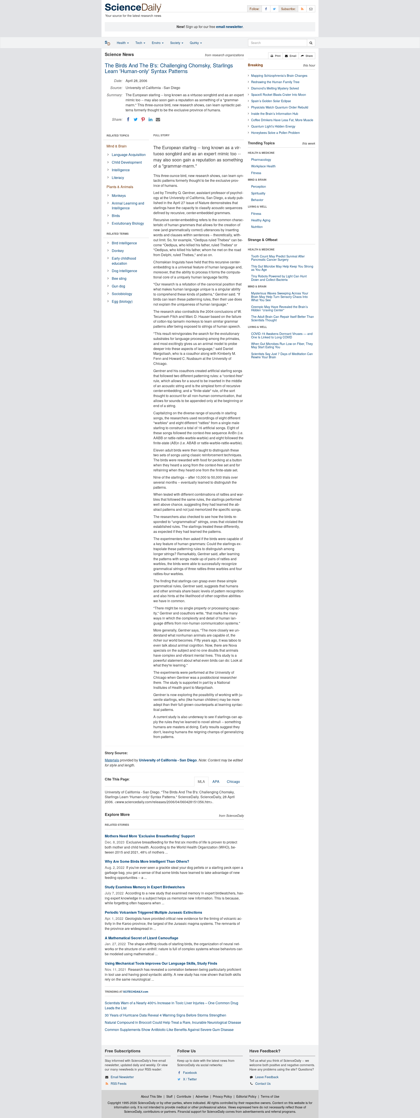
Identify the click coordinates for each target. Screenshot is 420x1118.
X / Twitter (190, 1079)
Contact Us (263, 1083)
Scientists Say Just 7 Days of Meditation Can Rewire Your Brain (282, 355)
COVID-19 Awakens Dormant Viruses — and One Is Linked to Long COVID (282, 335)
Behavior (257, 200)
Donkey (118, 250)
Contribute (184, 1096)
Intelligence (121, 169)
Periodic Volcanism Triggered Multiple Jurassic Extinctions (153, 912)
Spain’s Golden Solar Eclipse (271, 101)
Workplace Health (263, 166)
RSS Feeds (118, 1083)
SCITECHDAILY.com (135, 992)
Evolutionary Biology (128, 223)
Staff (169, 1096)
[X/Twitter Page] (274, 8)
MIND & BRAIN (257, 180)
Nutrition (257, 226)
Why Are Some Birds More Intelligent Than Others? (147, 861)
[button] (275, 55)
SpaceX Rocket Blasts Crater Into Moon (278, 94)
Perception (258, 186)
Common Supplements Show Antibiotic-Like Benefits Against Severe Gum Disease (169, 1029)
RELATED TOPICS (118, 135)
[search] (311, 42)
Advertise (202, 1096)
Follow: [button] (254, 9)
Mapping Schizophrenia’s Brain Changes (279, 75)
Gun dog (118, 286)
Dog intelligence (124, 270)
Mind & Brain (117, 146)
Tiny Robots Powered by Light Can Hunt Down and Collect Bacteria (279, 278)
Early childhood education (124, 261)
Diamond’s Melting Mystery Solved (275, 88)
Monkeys (119, 195)
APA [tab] (215, 781)
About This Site (151, 1096)
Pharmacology (261, 159)
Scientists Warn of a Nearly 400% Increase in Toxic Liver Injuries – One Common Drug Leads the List (171, 1005)
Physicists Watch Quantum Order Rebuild (279, 107)
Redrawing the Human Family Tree (275, 82)
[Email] (158, 119)
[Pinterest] (143, 119)
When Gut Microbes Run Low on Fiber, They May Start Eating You (282, 345)
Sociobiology (122, 293)
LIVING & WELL (257, 206)
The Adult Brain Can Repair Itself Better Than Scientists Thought (282, 318)
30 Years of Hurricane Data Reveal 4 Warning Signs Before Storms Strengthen (165, 1015)
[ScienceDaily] (133, 7)
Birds (116, 215)
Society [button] (175, 42)
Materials (112, 760)
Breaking (255, 64)
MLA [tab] (201, 781)
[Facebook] (128, 119)
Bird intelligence (124, 242)
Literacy (118, 177)
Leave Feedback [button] (266, 1077)
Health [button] (122, 42)
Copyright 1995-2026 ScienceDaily (132, 1103)
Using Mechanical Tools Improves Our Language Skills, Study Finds (161, 963)
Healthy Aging (260, 220)
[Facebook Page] (266, 8)
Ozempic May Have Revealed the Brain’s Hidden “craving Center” (279, 308)
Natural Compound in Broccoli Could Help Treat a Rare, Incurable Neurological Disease (173, 1022)
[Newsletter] (310, 8)
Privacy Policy (222, 1096)
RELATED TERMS (118, 234)
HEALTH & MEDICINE (261, 153)
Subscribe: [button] (288, 9)
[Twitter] (135, 119)
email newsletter (229, 26)
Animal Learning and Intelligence (128, 206)
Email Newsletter (122, 1077)
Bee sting (119, 278)
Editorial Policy (246, 1096)
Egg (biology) (122, 301)
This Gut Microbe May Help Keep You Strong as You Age (282, 268)
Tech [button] (139, 42)
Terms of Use (270, 1096)
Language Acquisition (129, 154)
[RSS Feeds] (302, 8)
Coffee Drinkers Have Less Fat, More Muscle (282, 120)
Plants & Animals (120, 186)
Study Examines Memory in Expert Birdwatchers (145, 886)
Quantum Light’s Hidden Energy (273, 126)
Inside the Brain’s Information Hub (274, 113)
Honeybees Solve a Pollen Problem (275, 132)
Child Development (127, 162)
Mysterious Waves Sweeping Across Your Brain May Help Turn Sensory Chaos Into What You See (279, 296)
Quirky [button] (195, 42)
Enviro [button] (156, 42)
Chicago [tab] (233, 781)
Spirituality (258, 193)
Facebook (190, 1072)
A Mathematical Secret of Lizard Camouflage (141, 937)
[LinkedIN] (150, 119)
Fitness (256, 173)
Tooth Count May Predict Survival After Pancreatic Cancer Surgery (278, 258)
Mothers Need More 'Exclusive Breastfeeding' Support (150, 835)
